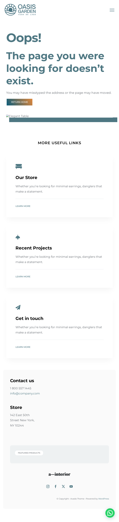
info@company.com (25, 393)
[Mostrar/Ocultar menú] (112, 10)
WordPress (103, 498)
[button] (110, 513)
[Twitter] (63, 486)
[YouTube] (71, 486)
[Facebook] (56, 486)
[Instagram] (48, 486)
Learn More (22, 206)
